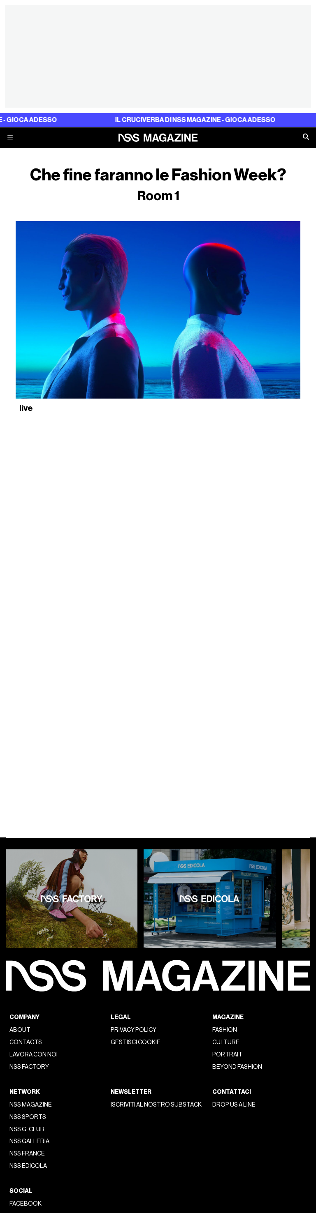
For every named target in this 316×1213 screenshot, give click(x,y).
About (19, 1030)
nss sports (27, 1117)
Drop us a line (234, 1105)
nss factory (29, 1067)
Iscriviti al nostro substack (156, 1105)
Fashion (224, 1030)
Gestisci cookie (135, 1042)
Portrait (227, 1055)
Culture (225, 1042)
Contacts (25, 1042)
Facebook (25, 1204)
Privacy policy (133, 1030)
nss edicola (28, 1166)
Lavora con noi (33, 1055)
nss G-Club (26, 1129)
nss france (27, 1154)
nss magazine (30, 1105)
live (26, 408)
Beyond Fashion (237, 1067)
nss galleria (29, 1141)
